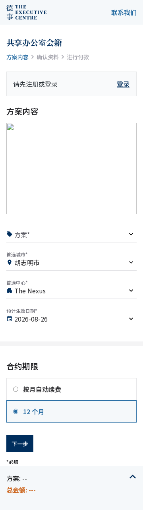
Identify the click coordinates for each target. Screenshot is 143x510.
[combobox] (71, 264)
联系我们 (124, 12)
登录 (123, 84)
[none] (71, 235)
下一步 (20, 444)
